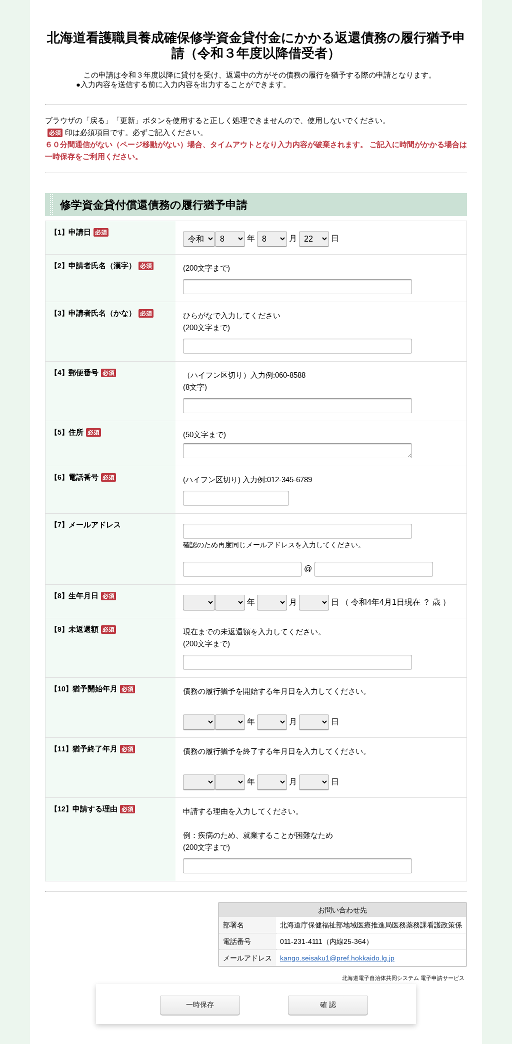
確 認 (328, 1004)
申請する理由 (95, 808)
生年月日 (83, 595)
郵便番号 (83, 372)
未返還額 (83, 629)
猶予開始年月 (95, 688)
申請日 (79, 232)
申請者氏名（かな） (102, 313)
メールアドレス (94, 524)
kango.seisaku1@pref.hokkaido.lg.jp (337, 958)
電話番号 (83, 477)
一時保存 (200, 1004)
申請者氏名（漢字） (102, 265)
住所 (76, 432)
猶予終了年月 (95, 748)
